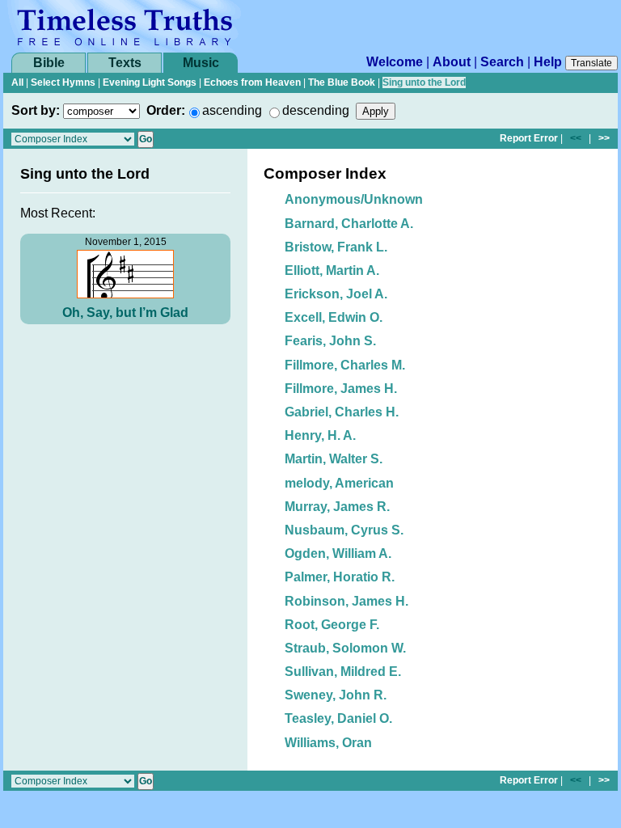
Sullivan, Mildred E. (343, 671)
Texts (125, 63)
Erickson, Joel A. (336, 294)
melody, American (339, 483)
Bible (49, 63)
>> (604, 138)
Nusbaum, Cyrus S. (344, 530)
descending (315, 110)
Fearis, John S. (330, 341)
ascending (232, 110)
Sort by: (35, 110)
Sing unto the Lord (424, 82)
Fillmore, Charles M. (345, 365)
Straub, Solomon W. (345, 648)
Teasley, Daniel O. (338, 718)
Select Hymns (63, 82)
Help (548, 62)
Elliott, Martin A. (332, 270)
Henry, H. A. (320, 435)
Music (201, 63)
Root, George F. (332, 625)
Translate (591, 63)
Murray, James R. (337, 506)
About (452, 62)
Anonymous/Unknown (354, 199)
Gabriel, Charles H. (342, 412)
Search (502, 62)
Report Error (529, 138)
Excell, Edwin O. (333, 317)
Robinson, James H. (346, 601)
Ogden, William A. (338, 553)
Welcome (394, 62)
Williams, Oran (328, 743)
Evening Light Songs (149, 82)
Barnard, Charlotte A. (349, 223)
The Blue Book (341, 82)
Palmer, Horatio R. (340, 577)
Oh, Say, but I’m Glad (125, 312)
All (17, 82)
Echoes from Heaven (252, 82)
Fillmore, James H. (341, 388)
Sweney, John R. (336, 695)
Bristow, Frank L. (336, 247)
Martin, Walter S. (333, 459)
